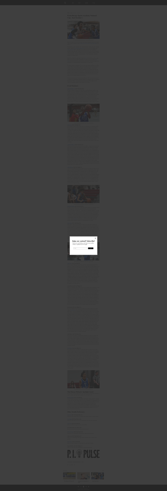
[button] (95, 238)
